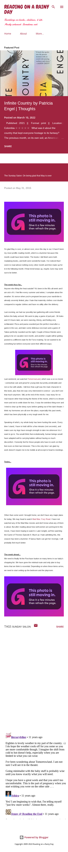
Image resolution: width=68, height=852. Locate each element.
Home (7, 33)
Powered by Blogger (36, 837)
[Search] (53, 6)
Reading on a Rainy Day (26, 9)
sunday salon (21, 626)
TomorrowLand (34, 379)
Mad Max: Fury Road (41, 519)
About (23, 33)
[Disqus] (36, 684)
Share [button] (8, 146)
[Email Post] (36, 626)
